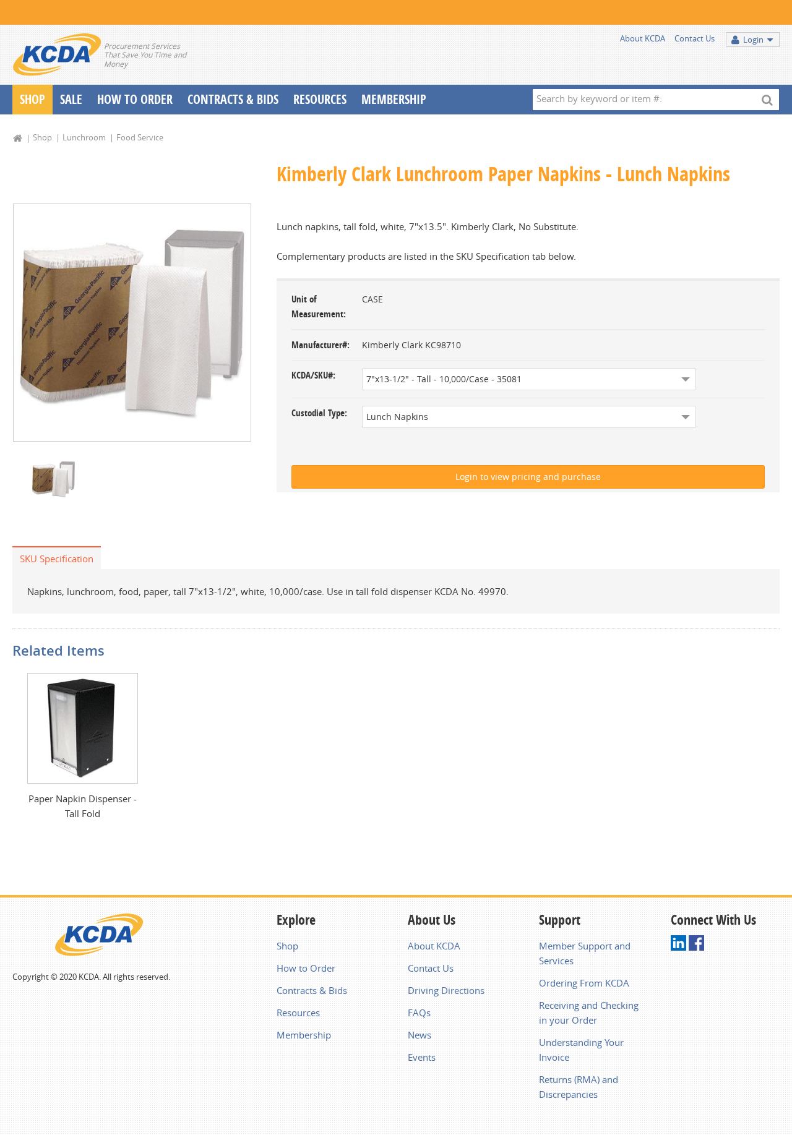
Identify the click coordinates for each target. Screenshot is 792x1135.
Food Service (139, 137)
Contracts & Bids (232, 99)
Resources (319, 99)
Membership (393, 99)
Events (422, 1057)
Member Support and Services (585, 953)
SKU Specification (56, 558)
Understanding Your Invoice (581, 1049)
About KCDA (642, 38)
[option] (132, 322)
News (419, 1035)
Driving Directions (446, 990)
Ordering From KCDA (584, 983)
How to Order (306, 968)
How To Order (135, 99)
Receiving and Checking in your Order (589, 1012)
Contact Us (694, 38)
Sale (71, 99)
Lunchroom (84, 137)
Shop (32, 99)
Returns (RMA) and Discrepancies (578, 1086)
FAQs (419, 1012)
